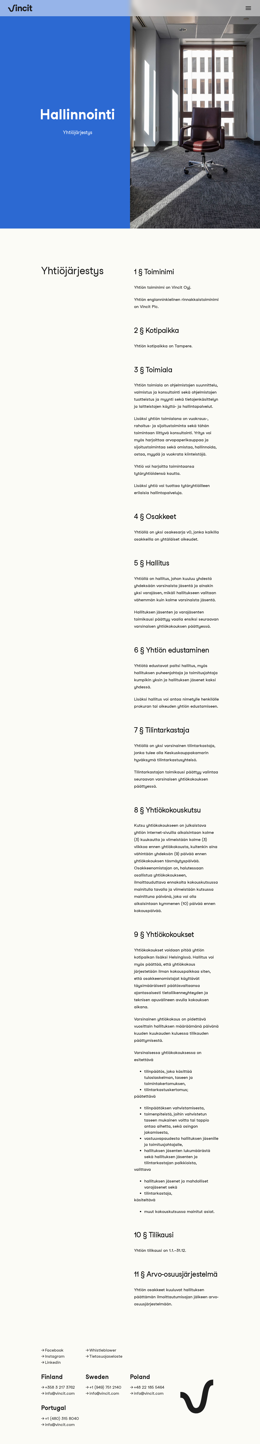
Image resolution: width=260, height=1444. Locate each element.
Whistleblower (102, 1350)
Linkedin (53, 1362)
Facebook (54, 1350)
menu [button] (248, 8)
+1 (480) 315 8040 (62, 1418)
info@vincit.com (60, 1393)
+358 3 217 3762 (60, 1387)
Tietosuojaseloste (105, 1356)
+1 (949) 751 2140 (105, 1387)
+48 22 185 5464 (149, 1387)
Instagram (54, 1356)
